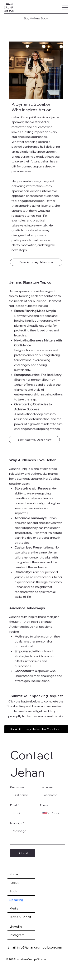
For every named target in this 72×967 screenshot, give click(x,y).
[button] (36, 262)
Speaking (16, 900)
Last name (47, 787)
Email (14, 805)
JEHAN (8, 4)
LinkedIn (15, 926)
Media (13, 908)
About (14, 883)
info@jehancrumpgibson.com (39, 947)
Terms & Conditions (22, 917)
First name (17, 787)
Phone (44, 805)
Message (17, 823)
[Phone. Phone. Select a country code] (46, 813)
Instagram (16, 935)
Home (13, 874)
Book (13, 891)
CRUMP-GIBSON (9, 9)
